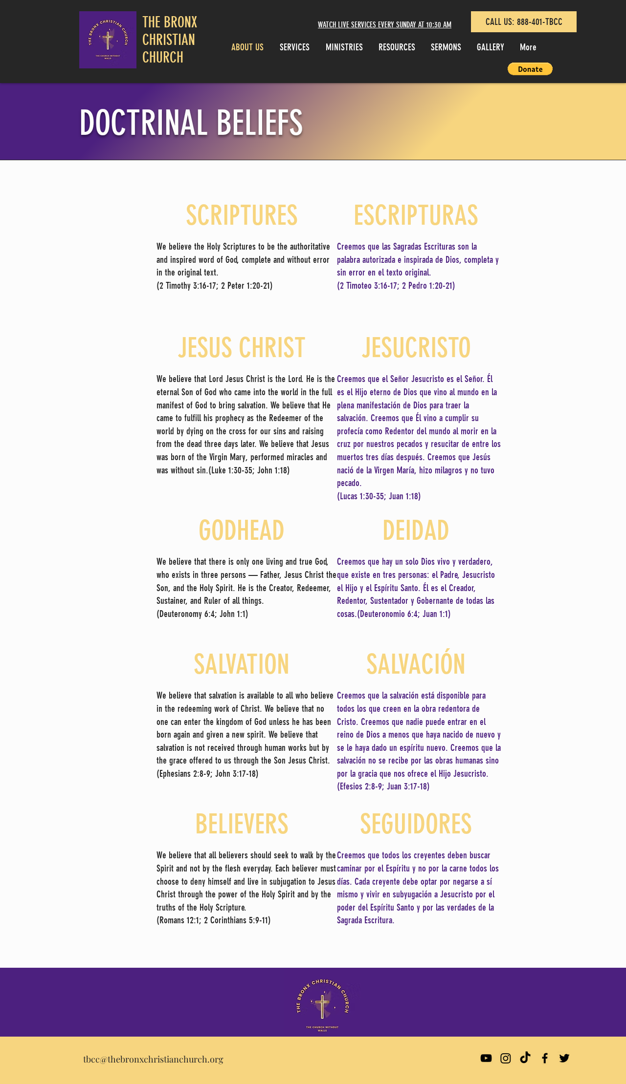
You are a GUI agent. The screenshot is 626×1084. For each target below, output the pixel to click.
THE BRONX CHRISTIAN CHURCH (169, 40)
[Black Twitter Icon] (564, 1058)
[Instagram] (506, 1058)
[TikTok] (525, 1058)
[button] (530, 69)
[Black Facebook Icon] (545, 1058)
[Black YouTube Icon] (486, 1058)
